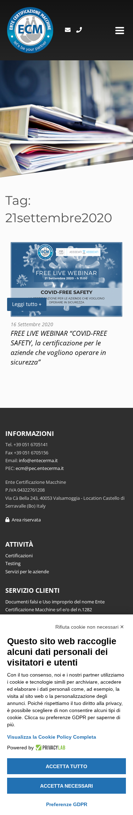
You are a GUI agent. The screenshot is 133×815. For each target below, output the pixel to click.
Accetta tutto (66, 766)
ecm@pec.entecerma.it (40, 468)
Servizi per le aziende (27, 571)
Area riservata (25, 519)
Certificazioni (19, 555)
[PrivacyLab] (49, 747)
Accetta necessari (66, 786)
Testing (13, 563)
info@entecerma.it (38, 460)
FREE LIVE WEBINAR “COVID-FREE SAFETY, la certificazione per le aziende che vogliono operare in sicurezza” (59, 347)
